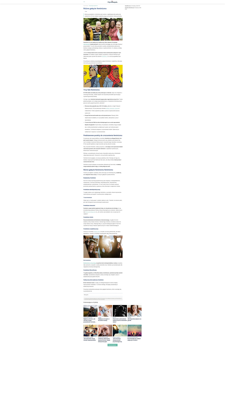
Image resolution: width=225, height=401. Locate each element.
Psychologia (85, 5)
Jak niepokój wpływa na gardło (134, 319)
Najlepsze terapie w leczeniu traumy (103, 319)
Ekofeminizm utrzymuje (89, 263)
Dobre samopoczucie (87, 317)
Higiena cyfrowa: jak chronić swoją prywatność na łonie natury (89, 320)
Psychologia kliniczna (103, 337)
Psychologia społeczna (93, 5)
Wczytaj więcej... (113, 345)
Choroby (129, 317)
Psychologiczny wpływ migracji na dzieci (134, 339)
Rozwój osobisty (116, 337)
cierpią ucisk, (97, 231)
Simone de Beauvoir (90, 212)
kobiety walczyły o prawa (112, 108)
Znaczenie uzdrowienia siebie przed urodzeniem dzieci (120, 320)
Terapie (99, 317)
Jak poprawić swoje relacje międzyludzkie (89, 339)
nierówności (86, 44)
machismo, (104, 56)
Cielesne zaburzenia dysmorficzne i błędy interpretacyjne (104, 340)
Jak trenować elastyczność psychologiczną (117, 340)
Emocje (114, 317)
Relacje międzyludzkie (88, 337)
